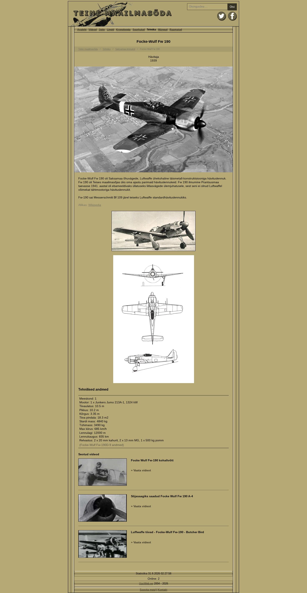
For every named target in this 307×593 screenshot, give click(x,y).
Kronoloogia (123, 29)
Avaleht (153, 13)
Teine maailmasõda (88, 49)
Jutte (102, 29)
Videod (93, 29)
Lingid (110, 29)
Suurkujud (139, 29)
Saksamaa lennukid (125, 49)
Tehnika (106, 49)
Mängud (162, 29)
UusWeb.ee (146, 583)
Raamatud (176, 29)
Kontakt (162, 589)
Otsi (232, 6)
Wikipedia (94, 205)
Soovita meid (148, 589)
